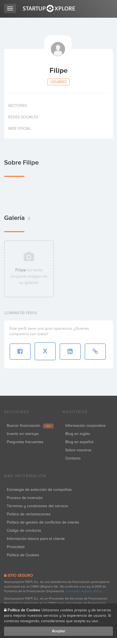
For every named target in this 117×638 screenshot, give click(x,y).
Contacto (73, 458)
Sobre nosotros (78, 450)
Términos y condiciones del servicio (37, 506)
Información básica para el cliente (36, 539)
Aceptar (58, 631)
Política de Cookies (23, 555)
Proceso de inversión (25, 498)
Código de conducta (24, 530)
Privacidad (15, 547)
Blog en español (79, 442)
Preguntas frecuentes (25, 442)
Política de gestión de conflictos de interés (43, 522)
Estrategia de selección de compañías (39, 490)
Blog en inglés (77, 434)
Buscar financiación (29, 426)
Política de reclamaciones (29, 514)
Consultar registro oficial (84, 591)
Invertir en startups (23, 434)
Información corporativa (85, 426)
